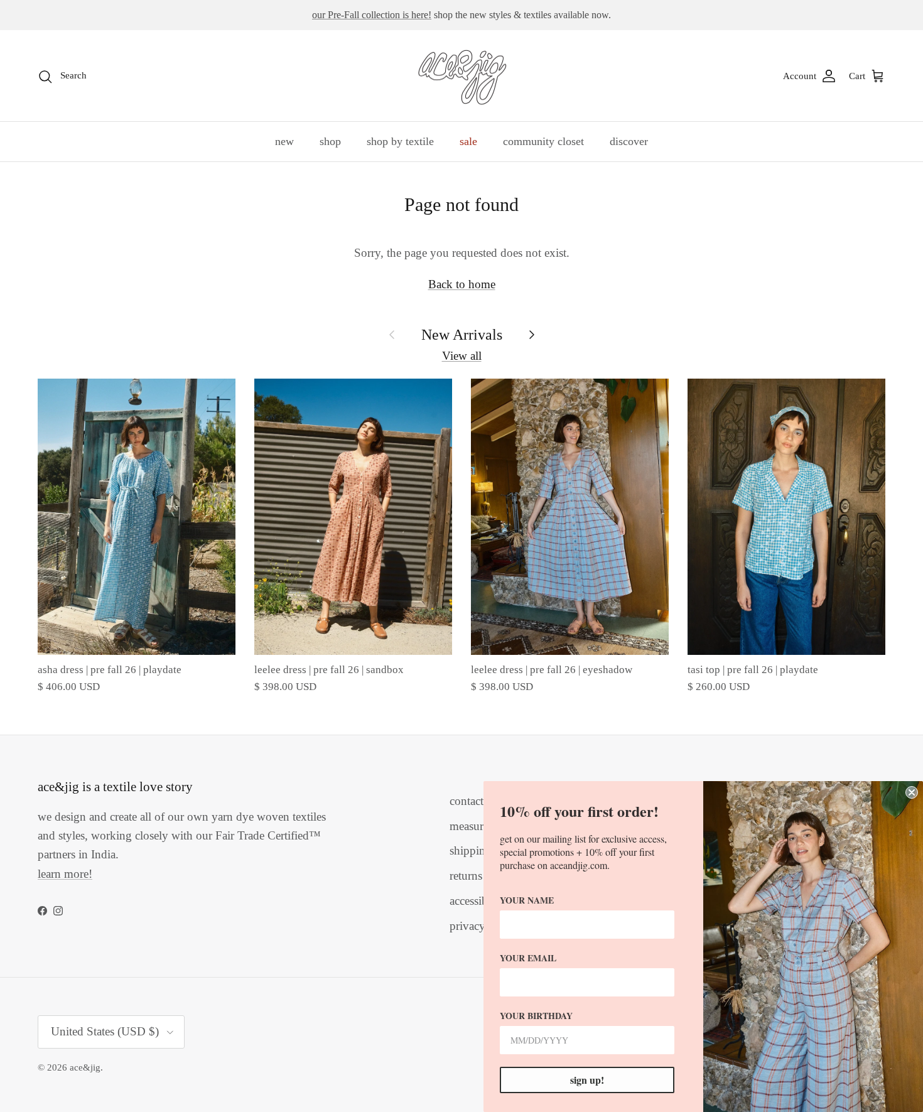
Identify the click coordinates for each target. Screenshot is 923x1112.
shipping (471, 850)
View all (462, 355)
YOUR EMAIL (528, 957)
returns (466, 875)
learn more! (65, 873)
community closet (543, 141)
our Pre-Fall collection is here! (371, 14)
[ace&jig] (461, 76)
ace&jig (85, 1067)
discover (629, 141)
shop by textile (400, 141)
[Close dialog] (911, 792)
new (284, 141)
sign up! (587, 1079)
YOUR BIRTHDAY (536, 1015)
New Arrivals (461, 334)
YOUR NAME (527, 900)
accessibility (478, 900)
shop (330, 141)
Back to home (461, 284)
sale (468, 141)
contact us (473, 800)
